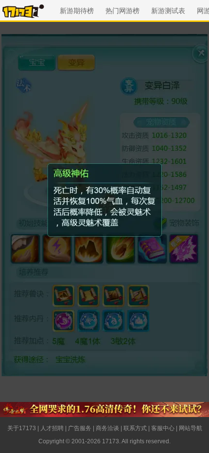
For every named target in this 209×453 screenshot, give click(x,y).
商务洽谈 (107, 428)
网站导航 (190, 428)
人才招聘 (52, 428)
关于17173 (21, 428)
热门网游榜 (122, 11)
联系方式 (135, 428)
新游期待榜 (77, 11)
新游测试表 (168, 11)
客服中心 (162, 428)
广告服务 (79, 428)
